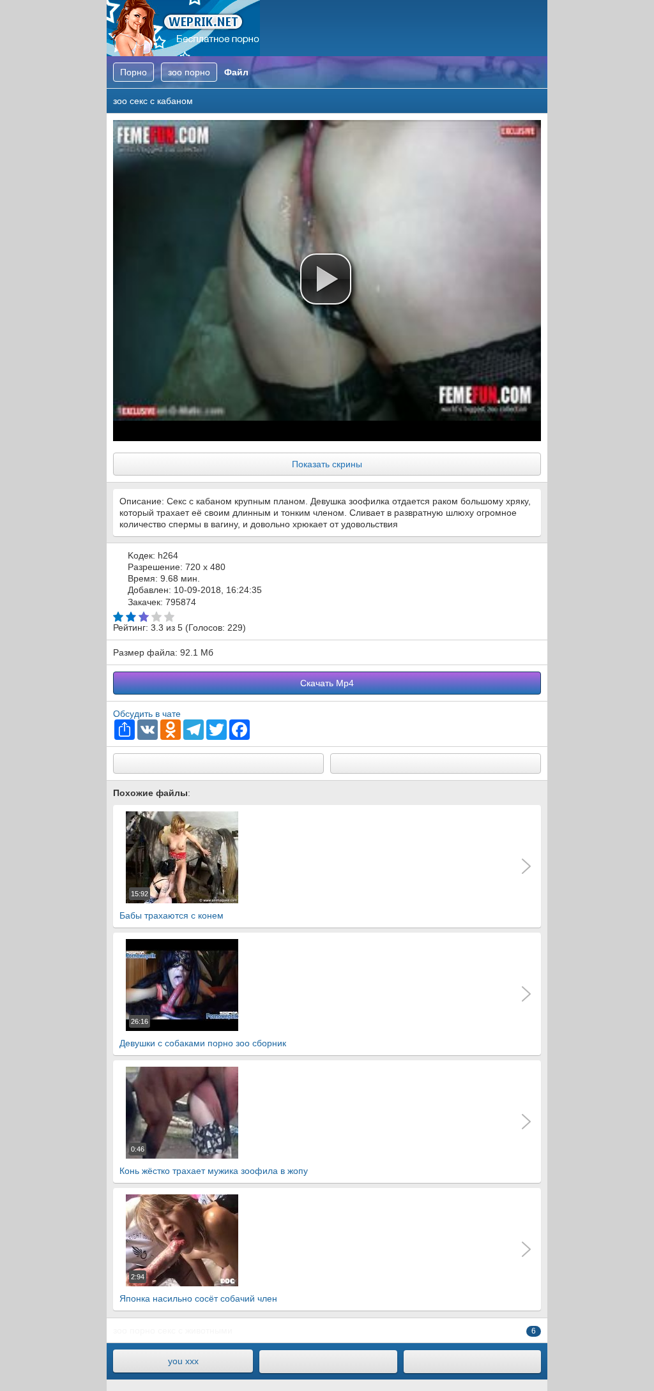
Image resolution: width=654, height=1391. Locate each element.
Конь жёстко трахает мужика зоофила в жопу (213, 1160)
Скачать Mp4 (327, 683)
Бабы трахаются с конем (171, 905)
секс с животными (195, 1330)
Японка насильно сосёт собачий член (198, 1288)
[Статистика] (472, 1361)
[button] (325, 279)
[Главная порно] (328, 1361)
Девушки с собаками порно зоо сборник (202, 1033)
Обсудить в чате (147, 714)
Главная (183, 28)
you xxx (183, 1361)
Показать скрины (327, 464)
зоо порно (134, 1330)
